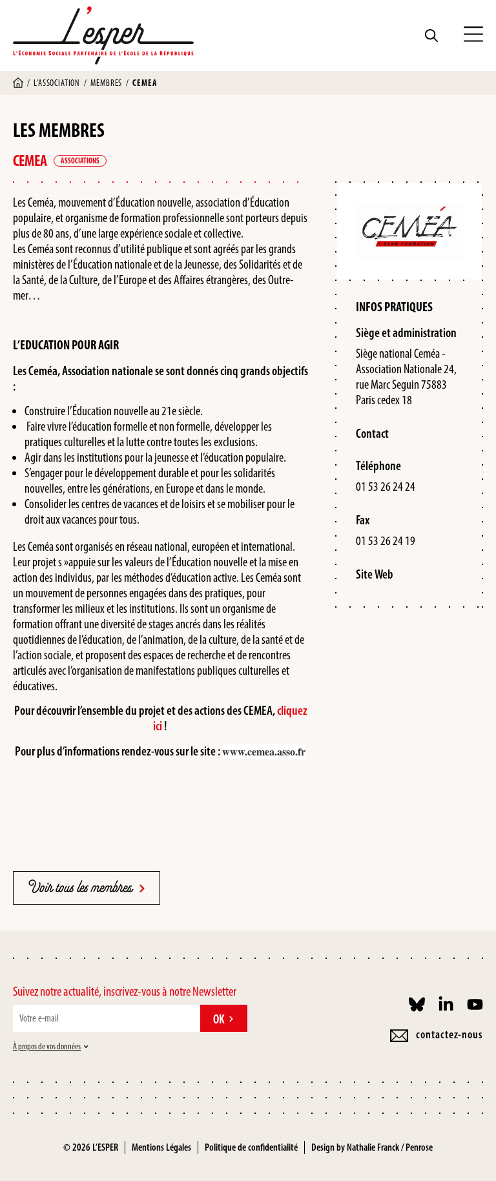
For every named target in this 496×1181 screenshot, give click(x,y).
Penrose (419, 1147)
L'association (57, 82)
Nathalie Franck (373, 1147)
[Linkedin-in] (446, 1004)
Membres (106, 82)
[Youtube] (475, 1004)
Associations (80, 160)
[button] (473, 35)
